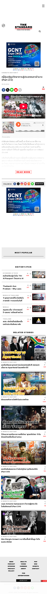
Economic (7, 273)
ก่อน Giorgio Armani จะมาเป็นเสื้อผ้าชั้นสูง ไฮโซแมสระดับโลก (20, 540)
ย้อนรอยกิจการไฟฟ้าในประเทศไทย (15, 399)
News (11, 561)
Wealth (23, 561)
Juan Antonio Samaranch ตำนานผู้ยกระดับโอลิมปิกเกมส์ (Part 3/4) (19, 505)
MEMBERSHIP (39, 184)
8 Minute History (9, 73)
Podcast (11, 564)
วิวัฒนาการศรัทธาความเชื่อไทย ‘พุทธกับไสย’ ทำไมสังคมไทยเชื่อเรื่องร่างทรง (21, 435)
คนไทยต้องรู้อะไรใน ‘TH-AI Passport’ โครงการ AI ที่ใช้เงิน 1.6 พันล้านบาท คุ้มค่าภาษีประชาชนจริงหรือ (13, 277)
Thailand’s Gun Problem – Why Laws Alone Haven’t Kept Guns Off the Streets (12, 287)
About (23, 568)
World (6, 295)
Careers (23, 566)
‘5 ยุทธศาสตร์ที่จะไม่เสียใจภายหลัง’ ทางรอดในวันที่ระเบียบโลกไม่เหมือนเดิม (13, 299)
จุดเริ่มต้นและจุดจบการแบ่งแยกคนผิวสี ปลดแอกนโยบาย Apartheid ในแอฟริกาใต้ (20, 366)
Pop (35, 561)
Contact (35, 568)
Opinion (11, 566)
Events (36, 566)
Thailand (14, 295)
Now (35, 564)
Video (23, 564)
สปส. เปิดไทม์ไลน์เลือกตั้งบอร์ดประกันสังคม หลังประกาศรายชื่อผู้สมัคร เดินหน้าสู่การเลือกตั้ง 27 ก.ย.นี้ (13, 322)
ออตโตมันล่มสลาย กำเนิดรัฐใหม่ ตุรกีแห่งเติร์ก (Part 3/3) (19, 470)
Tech (15, 273)
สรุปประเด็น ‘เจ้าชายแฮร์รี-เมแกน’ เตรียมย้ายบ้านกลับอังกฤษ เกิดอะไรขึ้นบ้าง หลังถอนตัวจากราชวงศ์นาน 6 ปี (13, 311)
